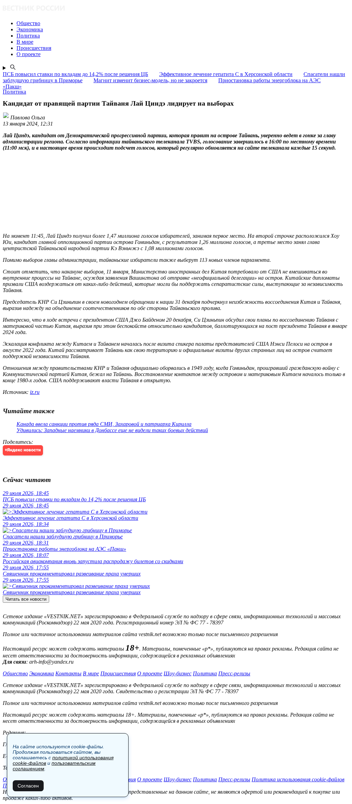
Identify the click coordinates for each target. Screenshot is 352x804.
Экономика (41, 673)
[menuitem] (182, 23)
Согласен (28, 786)
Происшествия (118, 673)
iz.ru (35, 392)
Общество (15, 673)
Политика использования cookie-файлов (298, 779)
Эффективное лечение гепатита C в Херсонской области (226, 74)
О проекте (149, 673)
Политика (205, 673)
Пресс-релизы (234, 673)
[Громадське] (176, 9)
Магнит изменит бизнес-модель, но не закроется (150, 80)
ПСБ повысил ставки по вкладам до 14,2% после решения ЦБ (75, 74)
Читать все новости (26, 599)
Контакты (68, 673)
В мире (91, 673)
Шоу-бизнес (177, 673)
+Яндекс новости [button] (23, 450)
